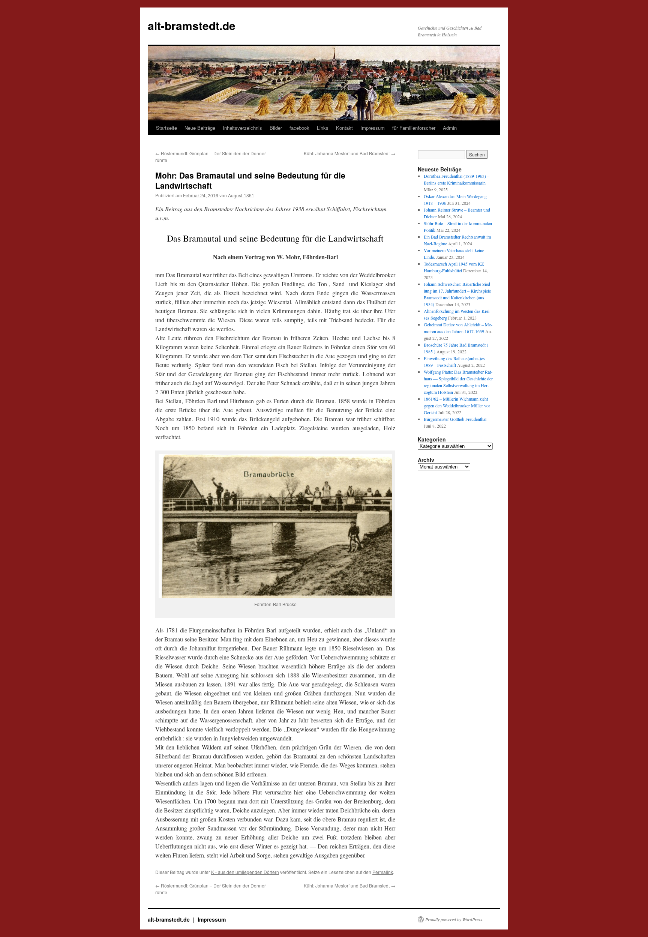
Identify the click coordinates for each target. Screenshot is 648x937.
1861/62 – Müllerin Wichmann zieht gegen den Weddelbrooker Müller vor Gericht (457, 405)
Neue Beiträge (199, 127)
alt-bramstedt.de (192, 25)
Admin (450, 127)
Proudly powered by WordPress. (454, 919)
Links (322, 127)
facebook (299, 127)
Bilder (276, 127)
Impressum (372, 127)
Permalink (382, 872)
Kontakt (344, 127)
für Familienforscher (413, 127)
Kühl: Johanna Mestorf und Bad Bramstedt (349, 153)
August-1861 (241, 195)
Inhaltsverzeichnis (242, 127)
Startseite (166, 127)
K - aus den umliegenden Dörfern (245, 872)
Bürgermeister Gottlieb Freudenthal (455, 419)
